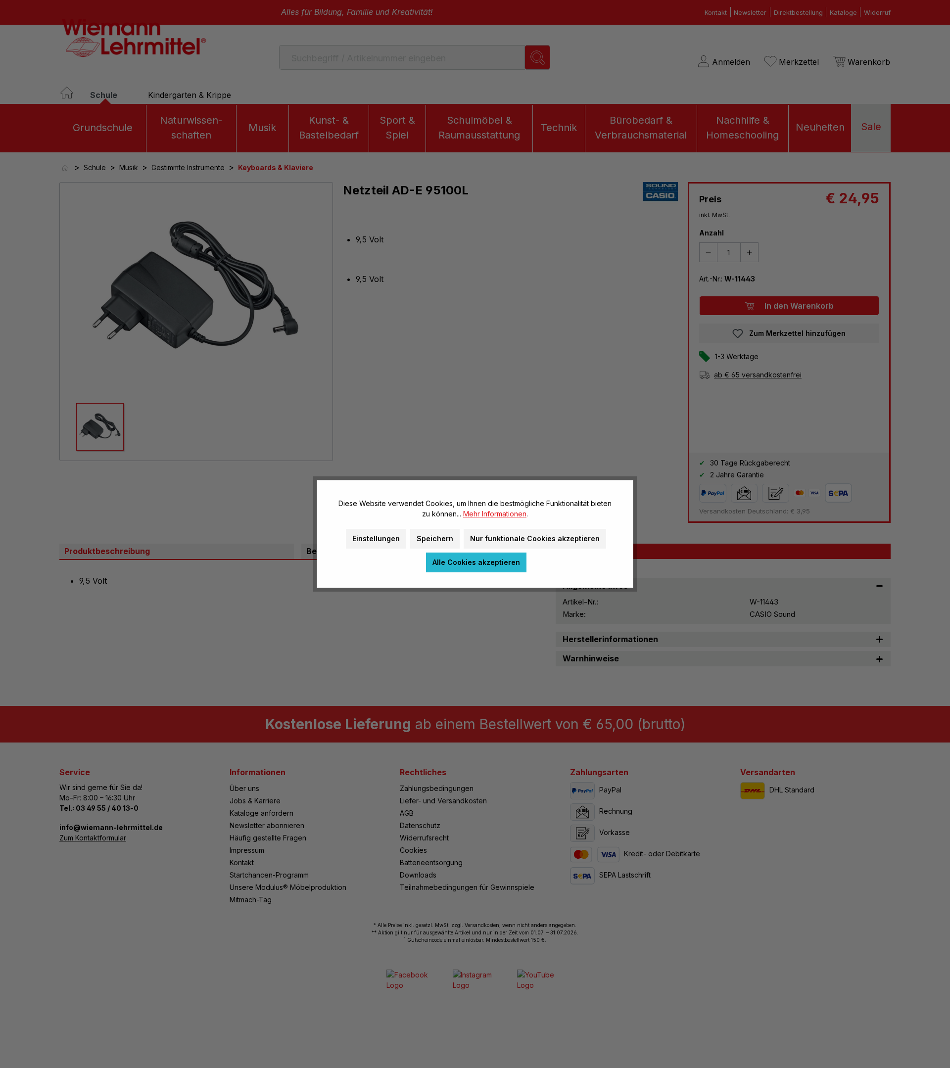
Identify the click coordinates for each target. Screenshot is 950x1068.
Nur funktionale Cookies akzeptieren (535, 538)
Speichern (435, 538)
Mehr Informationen (494, 514)
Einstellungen (376, 538)
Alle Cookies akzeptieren (476, 562)
